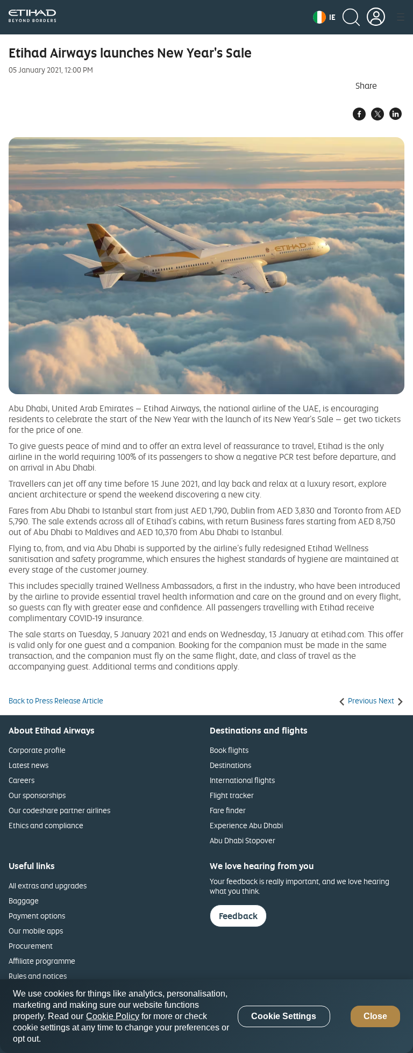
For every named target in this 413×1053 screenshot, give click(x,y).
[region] (206, 1016)
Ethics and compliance (46, 825)
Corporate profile (37, 750)
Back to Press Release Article (56, 701)
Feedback (238, 916)
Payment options (37, 915)
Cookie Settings (283, 1016)
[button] (324, 17)
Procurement (31, 946)
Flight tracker (232, 795)
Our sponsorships (37, 795)
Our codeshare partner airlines (59, 810)
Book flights (229, 750)
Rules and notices (38, 976)
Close (375, 1016)
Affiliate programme (42, 961)
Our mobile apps (36, 931)
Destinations (230, 765)
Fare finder (228, 810)
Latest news (28, 765)
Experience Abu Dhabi (246, 825)
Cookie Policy (112, 1016)
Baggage (24, 900)
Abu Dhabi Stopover (242, 840)
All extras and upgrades (48, 885)
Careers (21, 780)
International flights (242, 780)
